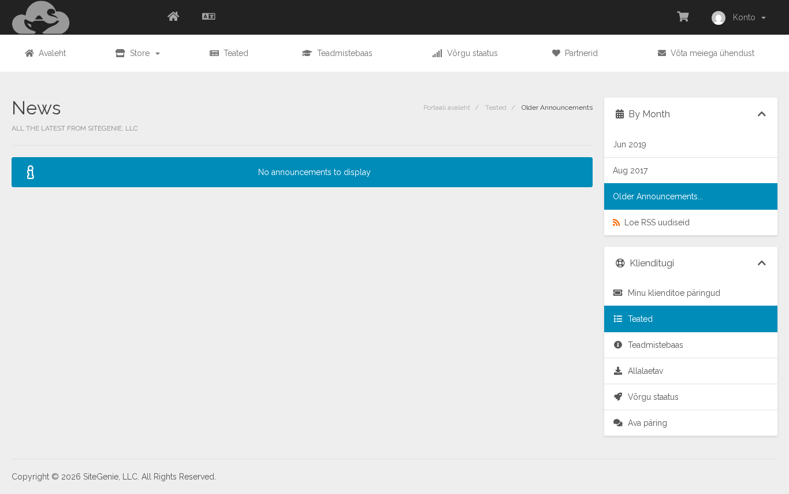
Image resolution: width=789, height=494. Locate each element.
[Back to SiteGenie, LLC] (173, 17)
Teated (496, 107)
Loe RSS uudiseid (655, 222)
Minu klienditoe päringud (671, 293)
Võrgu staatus (651, 397)
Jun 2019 (629, 144)
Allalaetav (643, 371)
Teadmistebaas (653, 345)
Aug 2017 (630, 170)
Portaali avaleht (446, 107)
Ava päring (645, 423)
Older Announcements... (658, 196)
